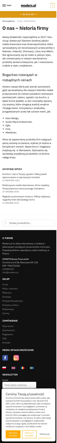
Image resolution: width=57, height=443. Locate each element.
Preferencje (45, 434)
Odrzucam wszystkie (29, 434)
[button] (52, 5)
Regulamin (7, 334)
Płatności (7, 292)
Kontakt (6, 342)
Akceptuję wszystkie (13, 434)
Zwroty (5, 313)
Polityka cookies (10, 305)
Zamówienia (8, 330)
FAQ (4, 338)
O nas (5, 284)
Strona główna (8, 21)
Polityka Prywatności (12, 301)
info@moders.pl (10, 272)
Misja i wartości (10, 288)
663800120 (8, 269)
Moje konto (7, 326)
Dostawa (6, 296)
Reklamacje (8, 309)
